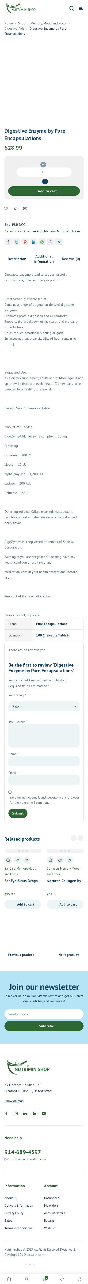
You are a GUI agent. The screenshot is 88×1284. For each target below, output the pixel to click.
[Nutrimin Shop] (20, 8)
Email (13, 773)
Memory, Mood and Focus (49, 23)
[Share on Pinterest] (25, 241)
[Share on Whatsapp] (42, 241)
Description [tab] (17, 259)
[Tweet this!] (16, 241)
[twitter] (34, 1113)
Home (8, 23)
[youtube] (44, 1113)
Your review (17, 721)
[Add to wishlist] (6, 209)
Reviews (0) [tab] (71, 259)
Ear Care (9, 869)
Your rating (17, 695)
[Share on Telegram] (59, 241)
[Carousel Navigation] (77, 838)
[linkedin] (25, 1113)
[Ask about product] (25, 209)
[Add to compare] (16, 209)
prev (74, 838)
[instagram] (15, 1113)
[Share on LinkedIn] (33, 241)
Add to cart (47, 191)
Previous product (21, 955)
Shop (21, 23)
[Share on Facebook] (8, 241)
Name (13, 754)
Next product (68, 955)
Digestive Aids (14, 28)
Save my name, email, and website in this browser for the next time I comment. (44, 800)
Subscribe (46, 1026)
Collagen (53, 869)
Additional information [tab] (44, 259)
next (81, 838)
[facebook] (6, 1113)
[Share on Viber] (50, 241)
